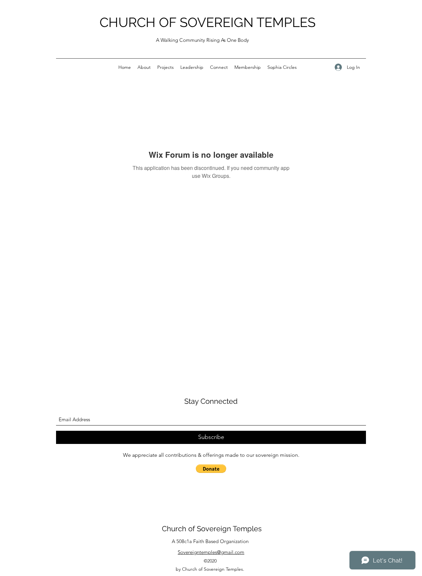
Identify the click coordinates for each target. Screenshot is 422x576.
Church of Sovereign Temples (212, 528)
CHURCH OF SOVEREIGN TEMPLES (208, 22)
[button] (211, 468)
